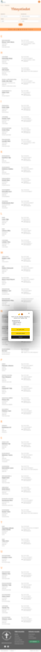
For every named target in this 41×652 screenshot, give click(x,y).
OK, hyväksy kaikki (20, 329)
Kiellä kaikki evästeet (20, 333)
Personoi (20, 337)
